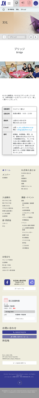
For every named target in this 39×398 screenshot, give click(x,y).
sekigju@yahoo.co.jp (24, 129)
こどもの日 (25, 245)
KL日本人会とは (26, 173)
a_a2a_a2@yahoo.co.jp (25, 127)
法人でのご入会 (6, 200)
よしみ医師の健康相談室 (28, 229)
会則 (22, 176)
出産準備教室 (26, 210)
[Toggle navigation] (9, 3)
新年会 (24, 243)
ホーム (7, 170)
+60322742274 (20, 332)
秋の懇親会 (25, 237)
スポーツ (4, 223)
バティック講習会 (27, 217)
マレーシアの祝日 (7, 260)
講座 (22, 201)
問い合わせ (24, 189)
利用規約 (4, 178)
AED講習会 (25, 248)
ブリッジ (23, 9)
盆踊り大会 (25, 235)
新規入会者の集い (7, 211)
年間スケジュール (26, 186)
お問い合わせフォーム (20, 337)
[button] (16, 3)
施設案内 (24, 178)
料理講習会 (25, 220)
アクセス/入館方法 (7, 208)
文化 (17, 9)
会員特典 (4, 216)
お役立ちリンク (6, 267)
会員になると (6, 206)
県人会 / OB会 (6, 265)
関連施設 (24, 181)
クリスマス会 (26, 240)
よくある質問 (6, 213)
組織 (22, 183)
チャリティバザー (27, 232)
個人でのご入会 (6, 203)
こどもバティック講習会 (28, 214)
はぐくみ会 (25, 208)
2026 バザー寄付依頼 (8, 270)
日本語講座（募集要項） (28, 204)
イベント (24, 223)
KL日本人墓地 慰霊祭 (28, 225)
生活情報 (4, 262)
